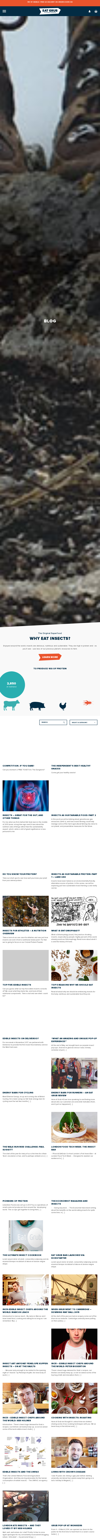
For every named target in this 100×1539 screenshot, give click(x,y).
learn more (50, 657)
